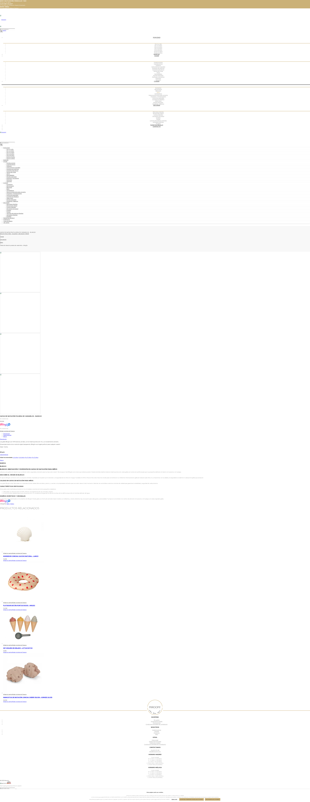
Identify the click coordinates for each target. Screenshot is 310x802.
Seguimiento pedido (156, 721)
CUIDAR (5, 183)
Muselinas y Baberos (12, 201)
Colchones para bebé (12, 195)
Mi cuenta (156, 720)
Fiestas (8, 212)
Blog (156, 734)
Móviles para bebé (11, 177)
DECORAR (6, 203)
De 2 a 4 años (10, 152)
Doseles (8, 210)
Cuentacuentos (10, 164)
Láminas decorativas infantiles (14, 213)
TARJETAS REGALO (9, 218)
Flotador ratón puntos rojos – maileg (19, 605)
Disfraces (9, 166)
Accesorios (9, 184)
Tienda (2, 236)
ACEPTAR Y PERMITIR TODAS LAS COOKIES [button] (191, 799)
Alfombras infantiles (11, 204)
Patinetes (9, 180)
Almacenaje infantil (11, 206)
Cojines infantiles (11, 207)
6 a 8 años (22, 457)
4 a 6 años (15, 457)
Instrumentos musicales (13, 167)
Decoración (3, 239)
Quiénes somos (156, 730)
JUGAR (5, 161)
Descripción (6, 433)
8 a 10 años (28, 457)
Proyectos (157, 733)
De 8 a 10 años (10, 157)
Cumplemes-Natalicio (12, 196)
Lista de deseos (7, 221)
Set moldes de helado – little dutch (17, 648)
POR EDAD (6, 148)
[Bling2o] (5, 426)
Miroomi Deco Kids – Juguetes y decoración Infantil (14, 234)
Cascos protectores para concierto (16, 192)
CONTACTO (6, 219)
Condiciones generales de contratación (157, 724)
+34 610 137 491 (155, 750)
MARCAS (5, 160)
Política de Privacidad (155, 741)
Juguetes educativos (12, 170)
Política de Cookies (155, 743)
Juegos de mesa (11, 172)
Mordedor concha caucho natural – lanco (20, 556)
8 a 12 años (35, 457)
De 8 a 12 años (10, 158)
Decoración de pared (12, 209)
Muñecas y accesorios (12, 178)
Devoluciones (156, 723)
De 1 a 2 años (10, 151)
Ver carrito (6, 222)
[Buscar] (1, 31)
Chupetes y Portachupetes (14, 193)
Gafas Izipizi (9, 198)
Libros (8, 174)
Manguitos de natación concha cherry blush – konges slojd (27, 697)
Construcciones (10, 163)
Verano (12, 504)
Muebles (8, 216)
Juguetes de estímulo (12, 169)
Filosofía (156, 731)
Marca (5, 436)
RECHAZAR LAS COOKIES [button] (212, 799)
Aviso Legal (155, 740)
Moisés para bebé (11, 199)
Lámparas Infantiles (11, 215)
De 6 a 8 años (10, 155)
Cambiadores (10, 190)
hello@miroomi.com (155, 751)
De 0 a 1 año (9, 149)
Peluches (9, 181)
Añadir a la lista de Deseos (7, 431)
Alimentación (10, 186)
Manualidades (10, 175)
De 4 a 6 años (10, 154)
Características (7, 435)
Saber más (174, 799)
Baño (7, 189)
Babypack (9, 187)
